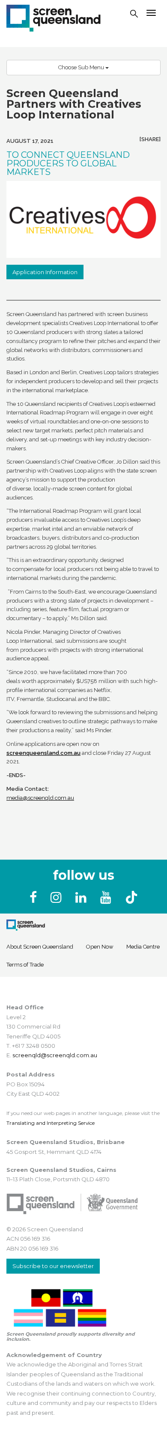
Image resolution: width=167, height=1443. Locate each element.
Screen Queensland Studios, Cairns (61, 1169)
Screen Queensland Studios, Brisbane (65, 1141)
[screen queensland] (53, 17)
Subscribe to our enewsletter (53, 1266)
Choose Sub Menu (81, 67)
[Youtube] (107, 897)
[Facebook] (35, 897)
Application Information (45, 272)
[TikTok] (131, 897)
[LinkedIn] (82, 897)
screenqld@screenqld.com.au (54, 1055)
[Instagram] (58, 897)
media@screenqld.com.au (40, 798)
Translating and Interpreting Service (50, 1123)
